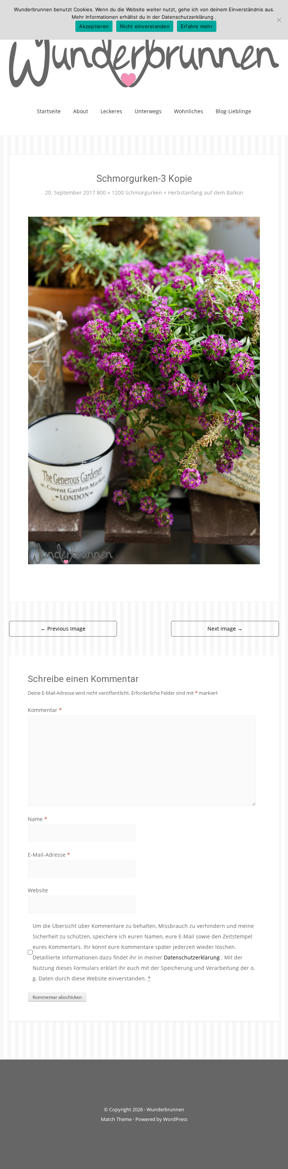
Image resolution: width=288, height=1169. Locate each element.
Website (38, 890)
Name (37, 819)
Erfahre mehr (197, 26)
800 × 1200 (110, 192)
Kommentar (45, 709)
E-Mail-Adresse (49, 854)
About (80, 111)
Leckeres (111, 111)
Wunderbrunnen (165, 1109)
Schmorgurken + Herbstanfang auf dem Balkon (184, 192)
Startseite (49, 111)
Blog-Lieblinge (233, 111)
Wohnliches (188, 111)
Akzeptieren (94, 26)
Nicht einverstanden (145, 26)
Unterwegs (148, 111)
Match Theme (116, 1119)
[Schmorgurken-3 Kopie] (144, 390)
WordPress (175, 1119)
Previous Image (63, 628)
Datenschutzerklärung (192, 957)
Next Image (225, 628)
